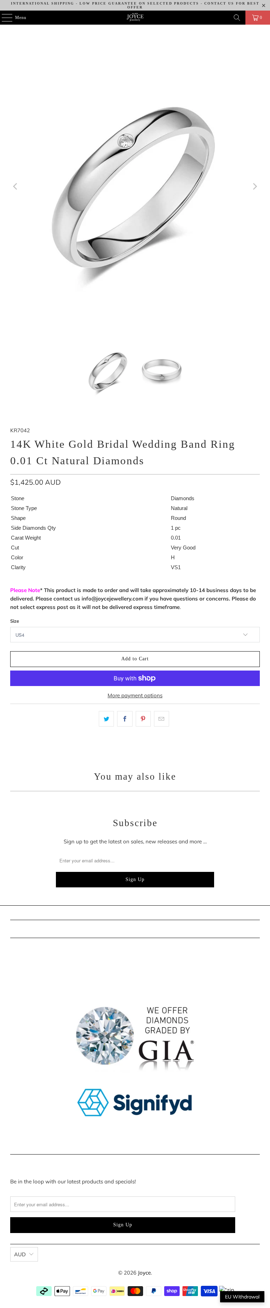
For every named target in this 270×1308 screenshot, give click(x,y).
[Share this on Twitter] (106, 719)
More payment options (135, 695)
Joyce (144, 1272)
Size (14, 621)
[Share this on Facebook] (124, 719)
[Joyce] (135, 18)
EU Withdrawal (242, 1297)
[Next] (254, 186)
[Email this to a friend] (161, 719)
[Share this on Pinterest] (143, 719)
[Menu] (3, 18)
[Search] (237, 18)
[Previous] (15, 186)
